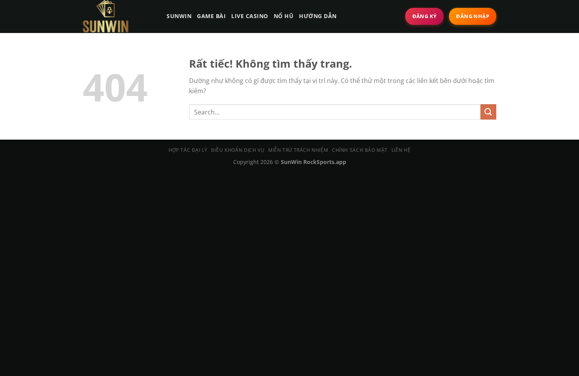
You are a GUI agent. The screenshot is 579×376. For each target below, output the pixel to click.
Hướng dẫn (318, 16)
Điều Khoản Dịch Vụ (237, 150)
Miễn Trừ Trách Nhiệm (298, 150)
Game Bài (211, 16)
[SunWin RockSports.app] (117, 16)
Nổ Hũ (284, 16)
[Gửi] (488, 112)
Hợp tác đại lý (188, 150)
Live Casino (249, 16)
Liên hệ (401, 150)
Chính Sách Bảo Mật (360, 150)
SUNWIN (179, 16)
